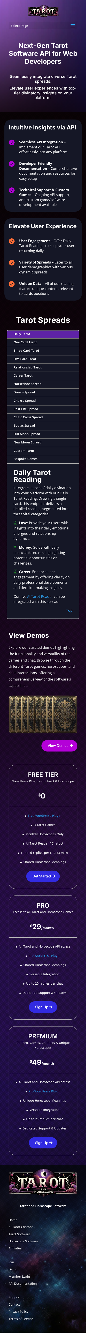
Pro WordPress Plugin (44, 955)
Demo (13, 1269)
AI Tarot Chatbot (21, 1227)
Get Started (41, 876)
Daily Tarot (22, 334)
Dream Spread (24, 392)
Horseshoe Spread (27, 384)
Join (11, 1262)
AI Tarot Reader (40, 596)
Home (13, 1220)
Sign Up (41, 1007)
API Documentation (23, 1283)
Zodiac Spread (24, 425)
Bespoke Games (25, 459)
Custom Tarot (24, 451)
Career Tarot (23, 375)
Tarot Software (19, 1234)
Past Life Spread (26, 409)
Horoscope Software (23, 1241)
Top (69, 610)
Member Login (19, 1276)
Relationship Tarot (28, 367)
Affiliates (15, 1248)
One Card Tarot (25, 342)
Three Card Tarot (26, 350)
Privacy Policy (18, 1311)
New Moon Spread (27, 442)
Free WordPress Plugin (44, 815)
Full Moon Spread (27, 434)
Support (15, 1297)
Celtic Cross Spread (28, 417)
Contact (14, 1304)
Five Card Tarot (25, 359)
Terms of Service (21, 1319)
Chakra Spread (25, 400)
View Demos (58, 745)
